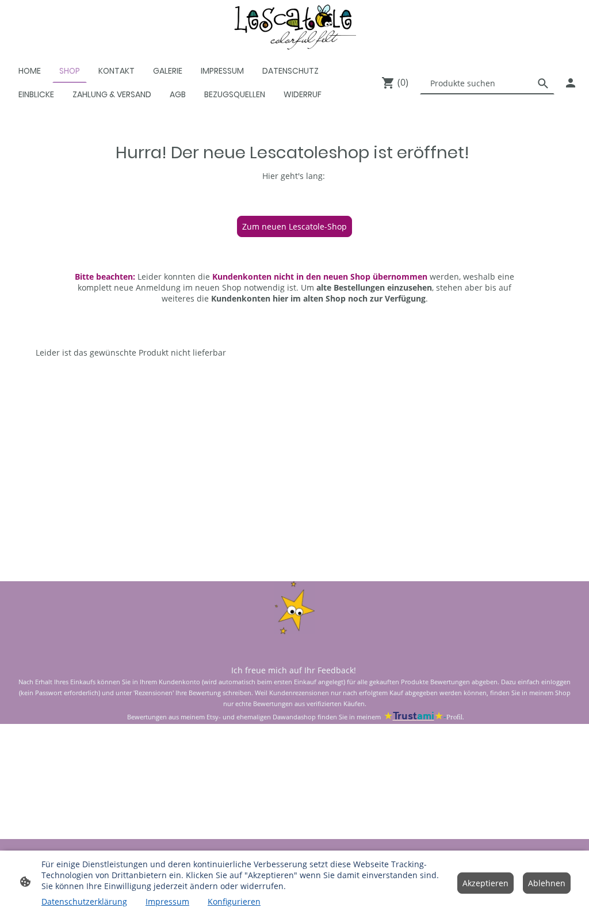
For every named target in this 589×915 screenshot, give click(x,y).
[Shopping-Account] (570, 83)
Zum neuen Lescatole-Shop (294, 226)
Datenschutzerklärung (84, 901)
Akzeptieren (485, 883)
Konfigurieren (234, 901)
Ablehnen (546, 883)
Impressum (167, 901)
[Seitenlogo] (294, 27)
